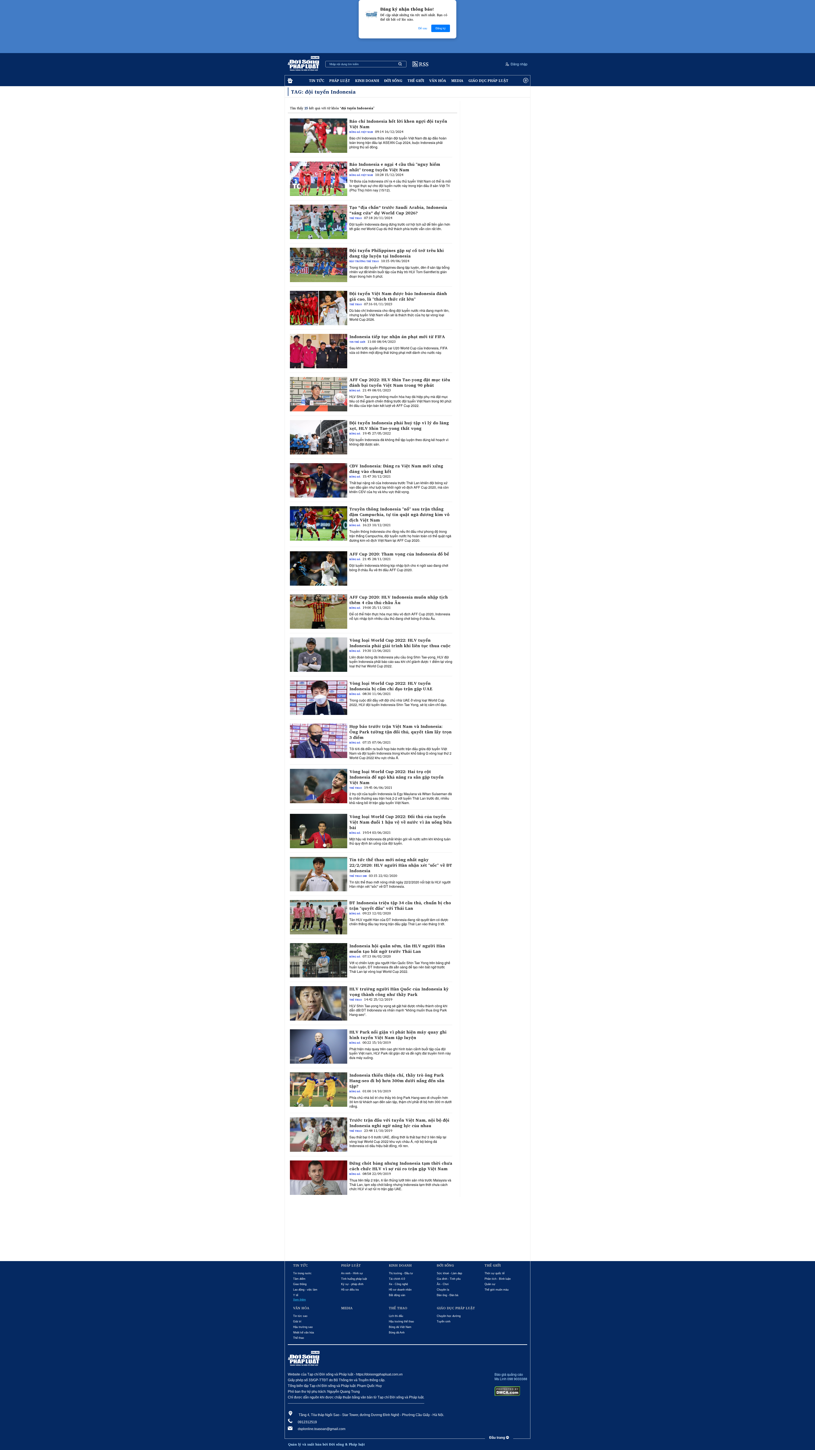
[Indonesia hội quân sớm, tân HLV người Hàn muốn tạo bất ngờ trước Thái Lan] (318, 960)
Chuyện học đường (449, 1316)
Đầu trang (497, 1437)
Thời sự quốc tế (494, 1273)
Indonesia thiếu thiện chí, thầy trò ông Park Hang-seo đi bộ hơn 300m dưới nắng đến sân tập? (396, 1080)
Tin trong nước (302, 1273)
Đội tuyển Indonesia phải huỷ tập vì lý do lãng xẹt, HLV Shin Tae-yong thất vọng (399, 425)
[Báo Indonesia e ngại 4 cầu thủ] (318, 179)
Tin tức (316, 80)
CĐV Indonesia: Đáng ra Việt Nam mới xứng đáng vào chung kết (396, 468)
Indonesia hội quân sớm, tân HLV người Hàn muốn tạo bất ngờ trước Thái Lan (397, 948)
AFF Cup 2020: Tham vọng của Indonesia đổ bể (399, 554)
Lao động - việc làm (305, 1289)
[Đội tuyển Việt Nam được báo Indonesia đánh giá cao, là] (318, 308)
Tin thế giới (357, 341)
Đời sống (393, 80)
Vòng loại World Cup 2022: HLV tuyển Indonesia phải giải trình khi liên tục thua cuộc (400, 642)
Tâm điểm (299, 1278)
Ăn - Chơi (443, 1284)
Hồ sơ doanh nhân (400, 1289)
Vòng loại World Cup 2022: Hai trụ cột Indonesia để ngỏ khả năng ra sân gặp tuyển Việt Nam (396, 777)
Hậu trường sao (303, 1327)
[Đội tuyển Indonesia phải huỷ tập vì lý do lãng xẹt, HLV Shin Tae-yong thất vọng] (318, 437)
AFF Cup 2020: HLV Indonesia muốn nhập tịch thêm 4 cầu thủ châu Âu (398, 599)
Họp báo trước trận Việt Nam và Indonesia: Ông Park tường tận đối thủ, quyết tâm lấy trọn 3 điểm (400, 732)
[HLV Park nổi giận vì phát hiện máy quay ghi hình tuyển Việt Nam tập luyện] (318, 1046)
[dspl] (289, 80)
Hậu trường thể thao (364, 261)
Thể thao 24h (358, 876)
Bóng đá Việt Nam (361, 132)
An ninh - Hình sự (352, 1273)
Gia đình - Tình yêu (449, 1278)
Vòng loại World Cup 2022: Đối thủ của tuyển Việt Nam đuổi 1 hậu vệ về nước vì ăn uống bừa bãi (400, 822)
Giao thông (299, 1284)
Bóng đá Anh (397, 1332)
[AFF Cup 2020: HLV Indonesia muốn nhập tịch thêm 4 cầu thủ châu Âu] (318, 611)
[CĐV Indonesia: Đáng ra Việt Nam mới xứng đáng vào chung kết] (318, 480)
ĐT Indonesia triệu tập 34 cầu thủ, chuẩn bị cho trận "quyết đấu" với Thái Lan (400, 905)
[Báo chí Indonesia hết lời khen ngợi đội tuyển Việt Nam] (318, 135)
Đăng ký (441, 28)
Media (457, 80)
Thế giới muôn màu (497, 1289)
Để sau (422, 28)
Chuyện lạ (443, 1289)
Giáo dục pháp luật (488, 80)
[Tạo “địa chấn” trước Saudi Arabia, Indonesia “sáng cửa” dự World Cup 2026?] (318, 222)
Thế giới (416, 80)
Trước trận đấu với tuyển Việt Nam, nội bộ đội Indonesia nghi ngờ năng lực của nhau (399, 1122)
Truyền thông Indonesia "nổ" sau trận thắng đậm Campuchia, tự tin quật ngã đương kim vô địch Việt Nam (399, 514)
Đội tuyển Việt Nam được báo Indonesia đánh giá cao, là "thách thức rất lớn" (398, 296)
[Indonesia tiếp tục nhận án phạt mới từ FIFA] (318, 351)
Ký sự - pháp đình (352, 1284)
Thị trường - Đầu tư (401, 1273)
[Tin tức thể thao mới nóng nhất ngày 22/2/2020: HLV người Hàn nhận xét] (318, 874)
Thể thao (355, 218)
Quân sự (490, 1284)
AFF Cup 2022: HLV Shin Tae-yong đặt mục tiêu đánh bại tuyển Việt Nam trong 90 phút (399, 382)
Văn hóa (437, 80)
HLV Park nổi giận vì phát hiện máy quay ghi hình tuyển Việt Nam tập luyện (398, 1034)
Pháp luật (339, 80)
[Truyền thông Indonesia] (318, 523)
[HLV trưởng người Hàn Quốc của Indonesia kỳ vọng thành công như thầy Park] (318, 1003)
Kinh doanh (367, 80)
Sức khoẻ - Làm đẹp (449, 1273)
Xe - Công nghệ (398, 1284)
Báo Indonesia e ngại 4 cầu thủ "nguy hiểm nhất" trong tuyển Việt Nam (394, 167)
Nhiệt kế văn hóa (303, 1332)
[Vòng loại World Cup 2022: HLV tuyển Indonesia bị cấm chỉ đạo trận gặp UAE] (318, 698)
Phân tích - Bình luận (498, 1278)
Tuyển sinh (443, 1321)
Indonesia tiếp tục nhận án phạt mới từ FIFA (397, 336)
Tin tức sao (300, 1316)
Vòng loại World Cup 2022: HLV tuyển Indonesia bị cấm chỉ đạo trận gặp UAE (390, 686)
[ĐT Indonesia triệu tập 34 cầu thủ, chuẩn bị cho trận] (318, 917)
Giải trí (297, 1321)
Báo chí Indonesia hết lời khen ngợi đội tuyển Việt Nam (398, 123)
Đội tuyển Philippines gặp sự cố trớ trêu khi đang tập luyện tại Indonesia (396, 253)
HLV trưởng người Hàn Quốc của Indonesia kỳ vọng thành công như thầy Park (398, 991)
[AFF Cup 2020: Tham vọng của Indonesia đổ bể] (318, 568)
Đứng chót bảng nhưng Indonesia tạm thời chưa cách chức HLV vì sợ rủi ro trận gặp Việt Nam (400, 1166)
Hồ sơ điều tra (350, 1289)
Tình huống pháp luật (354, 1278)
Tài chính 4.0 (397, 1278)
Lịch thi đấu (396, 1316)
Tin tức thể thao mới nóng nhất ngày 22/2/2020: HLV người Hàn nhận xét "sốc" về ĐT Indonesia (400, 865)
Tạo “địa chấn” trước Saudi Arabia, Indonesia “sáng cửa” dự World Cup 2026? (398, 210)
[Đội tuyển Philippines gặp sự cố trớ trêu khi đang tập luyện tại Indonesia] (318, 265)
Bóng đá (354, 390)
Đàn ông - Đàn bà (447, 1295)
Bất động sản (397, 1295)
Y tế (295, 1295)
